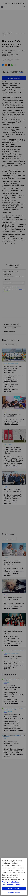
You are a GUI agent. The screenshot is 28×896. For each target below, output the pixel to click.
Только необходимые (14, 892)
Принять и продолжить (14, 888)
